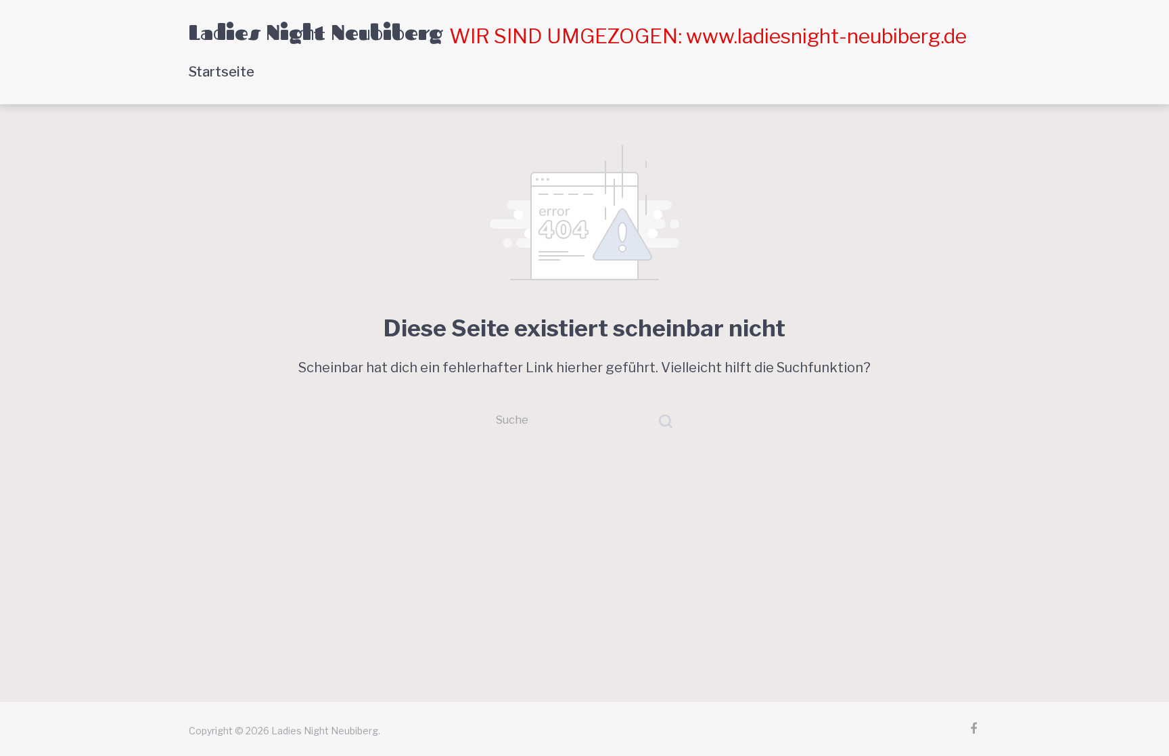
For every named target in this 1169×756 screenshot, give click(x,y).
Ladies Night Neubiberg (315, 32)
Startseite (221, 72)
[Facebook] (973, 729)
